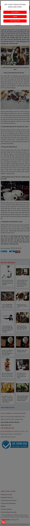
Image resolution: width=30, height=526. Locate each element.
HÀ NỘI (15, 16)
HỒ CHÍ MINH (15, 12)
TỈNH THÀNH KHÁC (15, 21)
